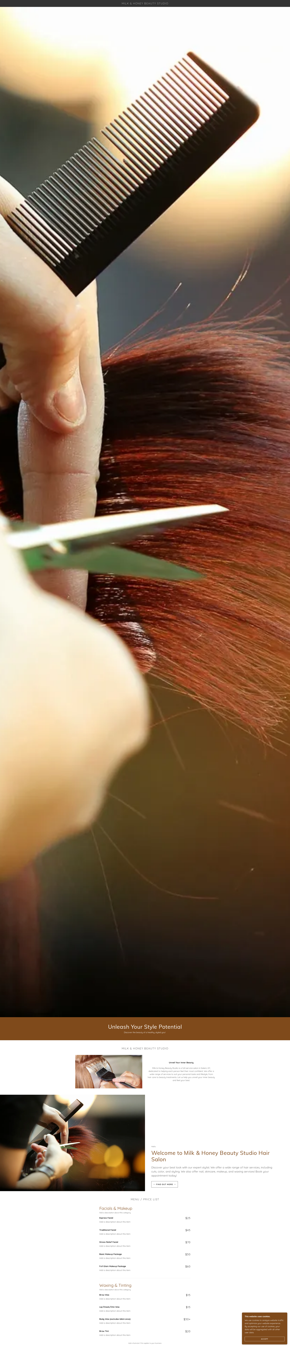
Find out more (164, 1184)
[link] (145, 3)
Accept (264, 1339)
